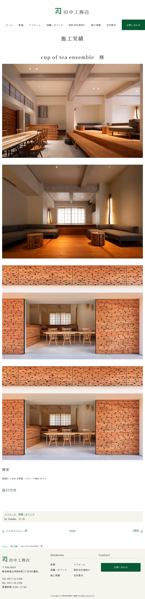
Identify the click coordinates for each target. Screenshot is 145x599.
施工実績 (96, 25)
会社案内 (111, 25)
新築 (21, 25)
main (72, 530)
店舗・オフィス (55, 25)
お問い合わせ (133, 25)
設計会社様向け (77, 25)
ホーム (9, 25)
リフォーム (35, 25)
